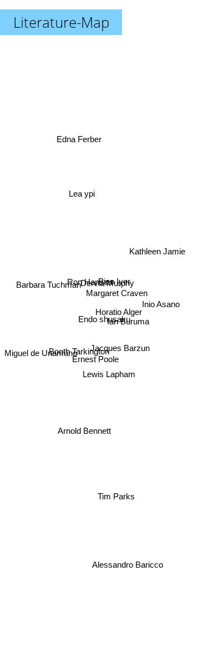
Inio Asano (162, 302)
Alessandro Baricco (128, 567)
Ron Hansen (90, 278)
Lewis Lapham (110, 373)
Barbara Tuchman (48, 285)
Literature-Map (61, 22)
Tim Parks (117, 495)
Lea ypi (82, 192)
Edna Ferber (79, 138)
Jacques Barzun (119, 351)
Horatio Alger (118, 314)
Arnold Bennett (83, 430)
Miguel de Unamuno (40, 350)
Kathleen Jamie (157, 250)
